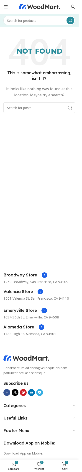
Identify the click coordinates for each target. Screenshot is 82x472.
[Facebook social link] (6, 392)
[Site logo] (39, 6)
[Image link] (26, 357)
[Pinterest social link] (23, 392)
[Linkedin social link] (31, 392)
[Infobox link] (25, 275)
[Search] (70, 20)
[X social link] (15, 392)
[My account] (72, 6)
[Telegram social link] (39, 392)
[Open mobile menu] (5, 6)
